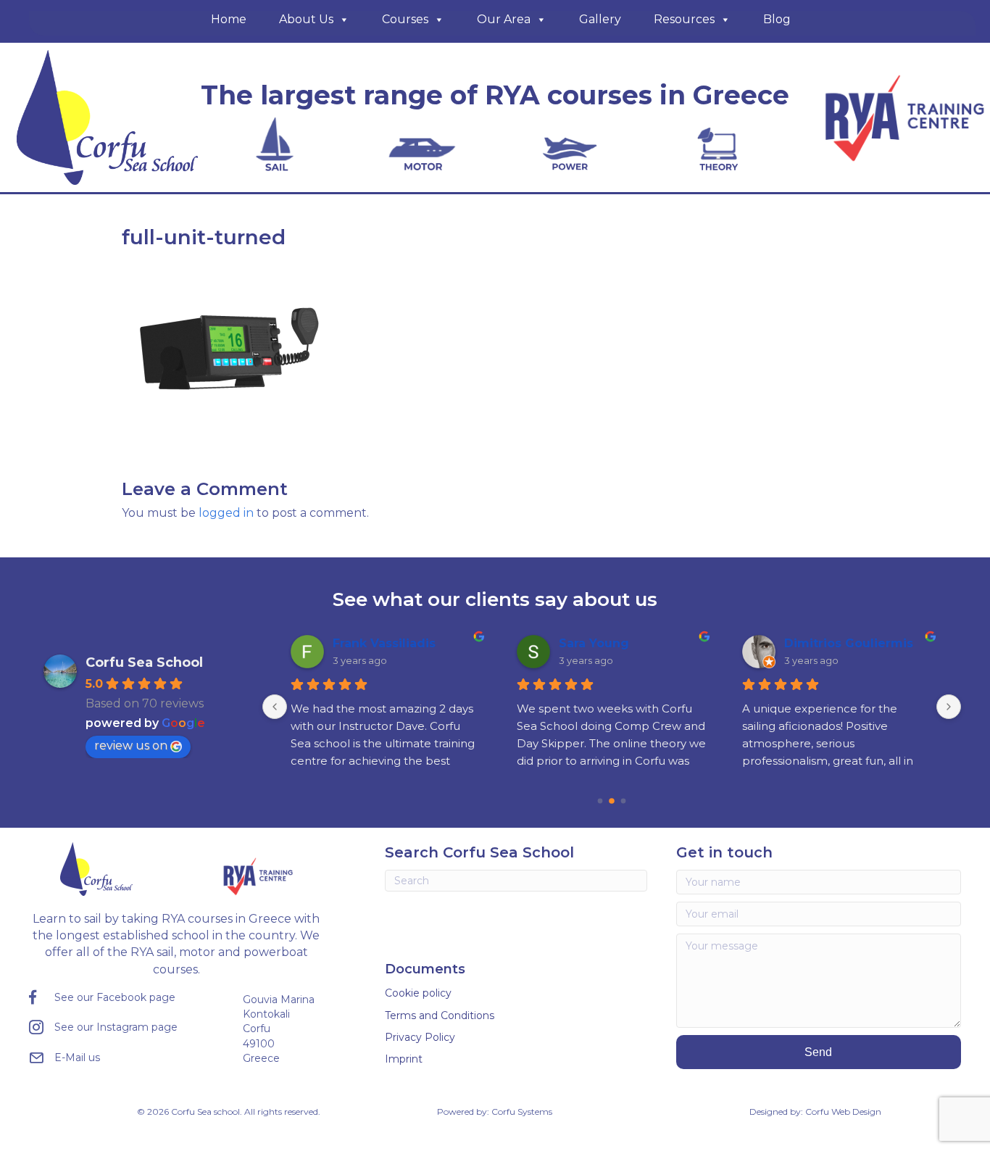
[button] (818, 1052)
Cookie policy (418, 993)
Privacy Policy (420, 1037)
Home (228, 19)
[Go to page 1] (612, 801)
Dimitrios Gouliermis (848, 643)
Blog (777, 19)
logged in (226, 513)
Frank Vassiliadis (384, 643)
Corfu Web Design (843, 1111)
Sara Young (594, 643)
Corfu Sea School (144, 662)
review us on (130, 745)
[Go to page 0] (599, 800)
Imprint (404, 1058)
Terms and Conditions (439, 1015)
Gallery (600, 19)
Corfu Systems (521, 1111)
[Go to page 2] (622, 800)
